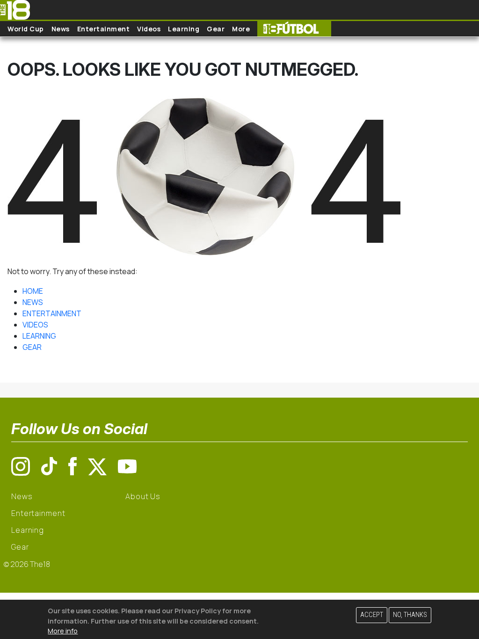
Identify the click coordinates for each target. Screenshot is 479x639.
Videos (148, 28)
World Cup (25, 28)
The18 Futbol (294, 28)
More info (63, 630)
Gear (216, 28)
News (60, 28)
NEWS (32, 302)
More (241, 28)
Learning (183, 28)
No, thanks (410, 615)
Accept (371, 615)
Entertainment (103, 28)
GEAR (32, 347)
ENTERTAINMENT (51, 313)
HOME (32, 291)
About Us (142, 496)
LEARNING (39, 336)
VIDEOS (35, 325)
